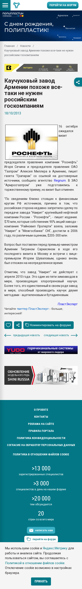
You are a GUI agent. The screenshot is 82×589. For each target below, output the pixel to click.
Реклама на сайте (41, 424)
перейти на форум (44, 539)
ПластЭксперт (68, 304)
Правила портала (41, 430)
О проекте (41, 409)
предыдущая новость (26, 335)
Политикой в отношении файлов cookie (35, 563)
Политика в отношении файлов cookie (41, 454)
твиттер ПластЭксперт (33, 308)
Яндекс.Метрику (55, 548)
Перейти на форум (62, 5)
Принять (41, 581)
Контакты (41, 416)
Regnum (60, 180)
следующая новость (56, 335)
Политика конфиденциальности (41, 438)
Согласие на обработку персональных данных (41, 445)
